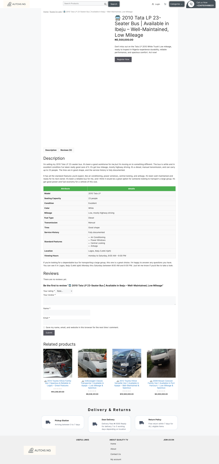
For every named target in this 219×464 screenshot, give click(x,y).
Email (46, 318)
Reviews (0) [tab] (66, 150)
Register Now (123, 59)
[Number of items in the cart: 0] (165, 4)
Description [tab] (51, 150)
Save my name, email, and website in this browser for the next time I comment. (82, 327)
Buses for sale (56, 12)
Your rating (49, 291)
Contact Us (116, 454)
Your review (49, 295)
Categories (175, 4)
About (113, 449)
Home (45, 12)
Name (46, 308)
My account (116, 459)
